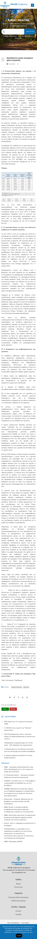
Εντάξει (19, 935)
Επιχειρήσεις (19, 38)
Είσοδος (18, 911)
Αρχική (5, 23)
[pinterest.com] (18, 697)
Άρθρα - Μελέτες (15, 23)
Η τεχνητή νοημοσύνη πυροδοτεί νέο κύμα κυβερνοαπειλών (18, 757)
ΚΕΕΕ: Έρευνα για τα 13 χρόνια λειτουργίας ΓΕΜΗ (18, 723)
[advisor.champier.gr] (27, 697)
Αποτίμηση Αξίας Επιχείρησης (18, 897)
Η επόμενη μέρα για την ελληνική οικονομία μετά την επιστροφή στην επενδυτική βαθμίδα (19, 750)
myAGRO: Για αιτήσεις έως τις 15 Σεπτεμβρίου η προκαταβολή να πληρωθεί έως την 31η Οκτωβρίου (19, 783)
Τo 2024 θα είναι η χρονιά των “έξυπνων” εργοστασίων (17, 729)
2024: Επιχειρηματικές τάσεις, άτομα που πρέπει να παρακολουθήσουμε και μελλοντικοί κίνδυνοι (19, 736)
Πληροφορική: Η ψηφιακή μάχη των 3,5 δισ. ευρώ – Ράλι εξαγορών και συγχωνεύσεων (18, 744)
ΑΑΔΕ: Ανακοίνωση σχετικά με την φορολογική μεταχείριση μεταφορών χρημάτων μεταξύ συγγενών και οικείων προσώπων (19, 817)
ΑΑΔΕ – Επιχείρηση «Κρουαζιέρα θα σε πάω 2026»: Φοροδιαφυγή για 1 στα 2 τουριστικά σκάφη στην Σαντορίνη (18, 769)
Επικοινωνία (18, 887)
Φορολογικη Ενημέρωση (25, 36)
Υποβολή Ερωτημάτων (18, 901)
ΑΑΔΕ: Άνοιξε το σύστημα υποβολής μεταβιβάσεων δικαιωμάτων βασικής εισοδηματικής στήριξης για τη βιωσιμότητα (18, 809)
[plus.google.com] (23, 697)
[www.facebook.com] (14, 697)
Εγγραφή (18, 914)
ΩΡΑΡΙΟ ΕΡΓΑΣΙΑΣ (16, 687)
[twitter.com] (10, 697)
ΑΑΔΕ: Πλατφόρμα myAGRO (13, 841)
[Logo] (18, 862)
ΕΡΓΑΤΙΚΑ (26, 687)
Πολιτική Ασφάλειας (13, 922)
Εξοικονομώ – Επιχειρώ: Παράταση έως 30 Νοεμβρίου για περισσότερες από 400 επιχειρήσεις (18, 801)
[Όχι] (35, 932)
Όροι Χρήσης (25, 922)
